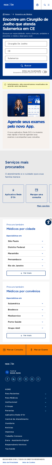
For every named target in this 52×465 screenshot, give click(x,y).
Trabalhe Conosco (13, 436)
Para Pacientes (12, 394)
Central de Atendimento (16, 419)
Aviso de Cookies (28, 462)
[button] (50, 219)
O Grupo (9, 406)
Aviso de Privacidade (10, 462)
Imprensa (9, 432)
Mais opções (43, 206)
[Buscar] (45, 5)
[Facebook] (7, 379)
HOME (8, 389)
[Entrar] (37, 5)
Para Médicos (11, 398)
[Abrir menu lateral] (49, 5)
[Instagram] (20, 379)
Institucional (11, 402)
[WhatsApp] (32, 379)
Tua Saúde (10, 449)
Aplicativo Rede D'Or (15, 415)
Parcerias (9, 411)
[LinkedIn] (13, 379)
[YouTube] (38, 379)
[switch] (30, 71)
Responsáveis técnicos (15, 445)
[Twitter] (26, 379)
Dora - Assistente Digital (17, 440)
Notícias (9, 428)
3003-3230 (15, 373)
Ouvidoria (10, 423)
